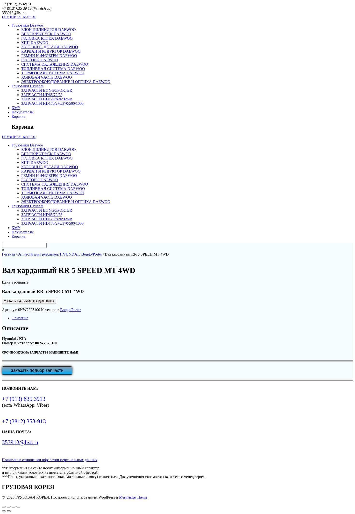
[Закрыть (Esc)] (18, 506)
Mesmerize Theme (133, 497)
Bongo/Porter (91, 254)
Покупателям (23, 112)
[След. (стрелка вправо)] (9, 511)
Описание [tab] (20, 318)
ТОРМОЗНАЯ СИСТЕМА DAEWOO (52, 73)
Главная (8, 254)
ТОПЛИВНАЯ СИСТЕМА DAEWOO (53, 69)
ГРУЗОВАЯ (19, 17)
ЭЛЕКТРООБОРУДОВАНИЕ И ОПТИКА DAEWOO (65, 82)
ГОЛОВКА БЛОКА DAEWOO (47, 38)
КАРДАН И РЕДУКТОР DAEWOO (51, 51)
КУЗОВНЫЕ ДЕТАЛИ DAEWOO (49, 47)
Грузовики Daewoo (27, 25)
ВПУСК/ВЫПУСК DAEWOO (46, 34)
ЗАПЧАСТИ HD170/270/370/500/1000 (52, 103)
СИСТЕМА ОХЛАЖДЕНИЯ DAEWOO (54, 64)
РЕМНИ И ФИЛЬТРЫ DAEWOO (49, 56)
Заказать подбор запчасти (37, 370)
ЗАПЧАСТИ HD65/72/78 (41, 95)
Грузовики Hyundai (27, 86)
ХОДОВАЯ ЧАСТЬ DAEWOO (46, 77)
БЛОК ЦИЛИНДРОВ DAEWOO (48, 30)
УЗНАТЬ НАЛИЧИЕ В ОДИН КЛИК (29, 301)
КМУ (16, 108)
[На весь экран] (9, 506)
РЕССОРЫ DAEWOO (39, 60)
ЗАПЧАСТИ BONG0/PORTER (46, 90)
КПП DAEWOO (34, 43)
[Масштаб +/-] (4, 506)
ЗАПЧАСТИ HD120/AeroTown (46, 99)
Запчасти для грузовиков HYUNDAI (48, 254)
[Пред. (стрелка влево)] (4, 511)
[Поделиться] (13, 506)
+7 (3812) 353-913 (24, 421)
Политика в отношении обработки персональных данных (49, 460)
